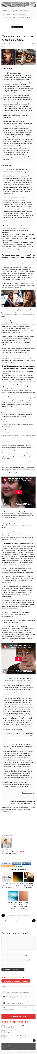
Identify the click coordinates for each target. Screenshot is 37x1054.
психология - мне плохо (10, 853)
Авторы (12, 18)
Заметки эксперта (24, 18)
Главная (5, 11)
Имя (25, 955)
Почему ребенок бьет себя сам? (15, 1003)
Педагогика (6, 14)
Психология (24, 11)
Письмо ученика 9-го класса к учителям (19, 921)
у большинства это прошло (9, 622)
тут (8, 432)
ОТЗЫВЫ (5, 18)
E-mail (26, 960)
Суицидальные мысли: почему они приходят (28, 885)
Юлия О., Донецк (28, 793)
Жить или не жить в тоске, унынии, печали (7, 885)
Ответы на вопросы (20, 14)
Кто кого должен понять (18, 884)
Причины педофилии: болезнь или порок (17, 992)
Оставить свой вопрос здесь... (15, 981)
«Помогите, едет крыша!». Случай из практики (12, 905)
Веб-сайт (27, 965)
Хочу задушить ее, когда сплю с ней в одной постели (23, 905)
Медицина (14, 11)
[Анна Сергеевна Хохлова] (6, 848)
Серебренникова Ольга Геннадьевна (16, 916)
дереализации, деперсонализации (11, 563)
